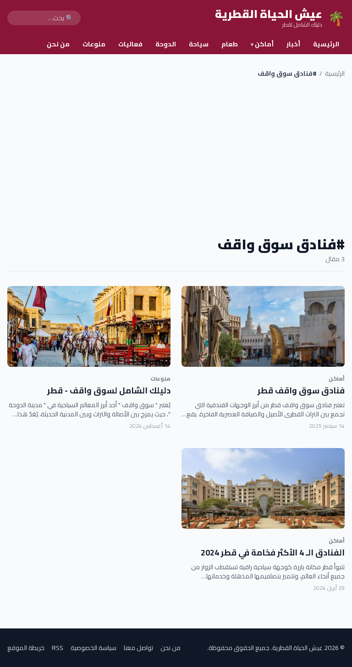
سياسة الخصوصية (93, 647)
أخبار (293, 44)
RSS (57, 647)
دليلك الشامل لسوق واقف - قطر (108, 390)
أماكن (262, 44)
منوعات (93, 44)
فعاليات (130, 44)
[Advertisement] (176, 157)
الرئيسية (326, 44)
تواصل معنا (138, 647)
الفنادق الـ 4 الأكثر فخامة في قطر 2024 (273, 552)
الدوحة (165, 44)
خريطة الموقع (25, 647)
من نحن (58, 44)
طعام (229, 44)
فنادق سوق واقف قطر (301, 390)
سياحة (199, 44)
